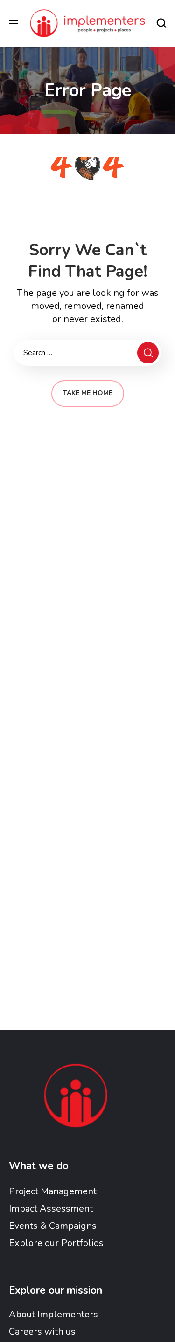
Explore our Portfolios (56, 1243)
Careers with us (42, 1331)
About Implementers (53, 1314)
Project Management (53, 1191)
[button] (161, 23)
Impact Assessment (51, 1208)
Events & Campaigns (53, 1225)
